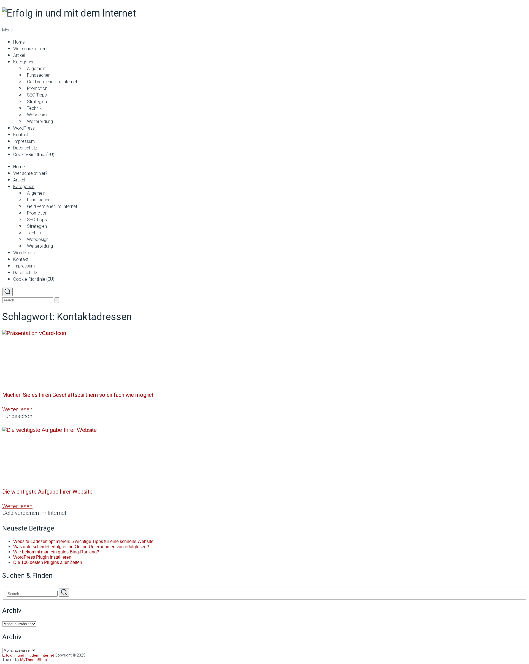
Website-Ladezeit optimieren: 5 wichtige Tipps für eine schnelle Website (83, 541)
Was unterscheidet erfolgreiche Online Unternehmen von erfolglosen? (81, 546)
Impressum (24, 141)
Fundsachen (38, 75)
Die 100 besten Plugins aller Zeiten (47, 562)
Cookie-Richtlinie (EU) (33, 154)
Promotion (37, 88)
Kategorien (23, 62)
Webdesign (37, 114)
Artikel (19, 55)
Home (19, 42)
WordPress (24, 128)
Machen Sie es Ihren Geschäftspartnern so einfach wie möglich (78, 395)
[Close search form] (57, 300)
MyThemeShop (33, 659)
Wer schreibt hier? (30, 48)
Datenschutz (25, 148)
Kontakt (20, 134)
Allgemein (36, 68)
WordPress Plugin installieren (42, 557)
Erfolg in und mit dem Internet (28, 655)
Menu (7, 30)
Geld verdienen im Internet (52, 81)
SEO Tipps (37, 95)
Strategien (37, 101)
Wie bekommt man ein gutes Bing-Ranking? (56, 552)
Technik (34, 108)
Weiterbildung (40, 121)
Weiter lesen (17, 409)
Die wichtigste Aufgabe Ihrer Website (47, 491)
